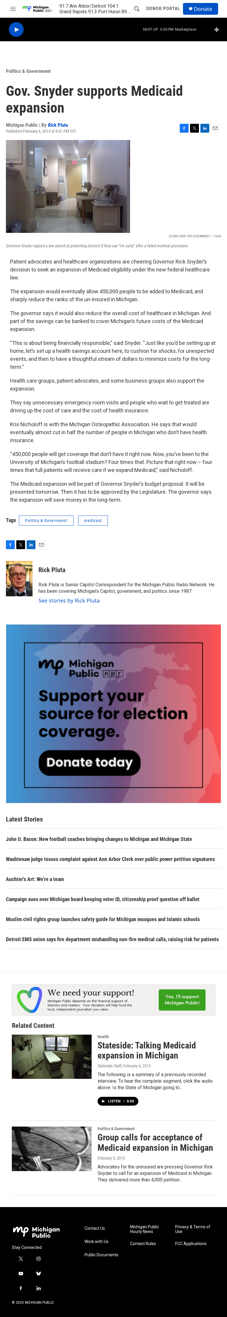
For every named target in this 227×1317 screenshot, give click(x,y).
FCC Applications (191, 1244)
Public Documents (101, 1255)
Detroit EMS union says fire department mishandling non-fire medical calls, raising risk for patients (112, 939)
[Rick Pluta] (19, 578)
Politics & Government (28, 71)
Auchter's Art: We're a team (35, 879)
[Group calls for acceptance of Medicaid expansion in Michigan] (52, 1149)
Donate (203, 9)
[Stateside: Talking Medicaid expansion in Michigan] (52, 1057)
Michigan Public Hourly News (144, 1229)
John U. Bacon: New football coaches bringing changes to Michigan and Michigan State (99, 839)
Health (103, 1036)
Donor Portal (163, 8)
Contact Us (95, 1228)
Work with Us (96, 1241)
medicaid (93, 520)
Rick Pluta (58, 125)
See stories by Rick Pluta (69, 600)
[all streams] (218, 29)
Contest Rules (143, 1244)
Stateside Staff (109, 1066)
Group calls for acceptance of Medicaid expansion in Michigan (155, 1142)
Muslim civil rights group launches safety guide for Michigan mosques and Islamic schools (103, 919)
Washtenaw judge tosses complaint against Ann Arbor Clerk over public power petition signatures (110, 859)
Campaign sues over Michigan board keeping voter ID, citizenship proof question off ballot (103, 899)
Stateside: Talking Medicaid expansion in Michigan (147, 1050)
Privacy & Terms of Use (192, 1229)
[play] (16, 29)
